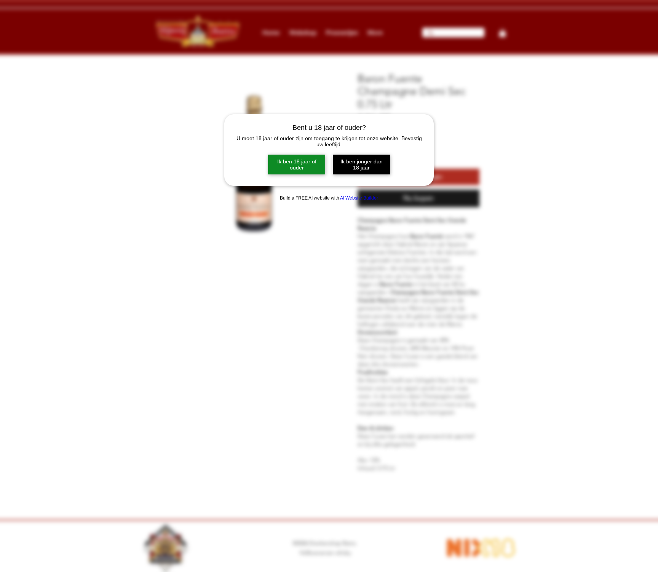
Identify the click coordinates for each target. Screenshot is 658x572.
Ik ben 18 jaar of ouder (296, 164)
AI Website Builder (359, 198)
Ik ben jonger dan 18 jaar (361, 164)
